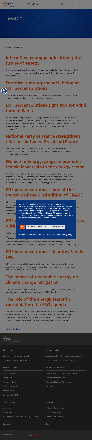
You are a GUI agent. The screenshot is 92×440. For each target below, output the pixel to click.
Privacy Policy (67, 235)
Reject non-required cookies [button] (37, 227)
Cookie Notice (46, 235)
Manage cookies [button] (58, 227)
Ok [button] (22, 227)
